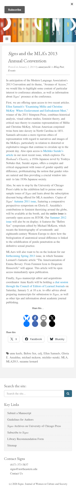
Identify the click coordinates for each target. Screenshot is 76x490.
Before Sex (30, 353)
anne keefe (16, 353)
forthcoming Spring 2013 (20, 256)
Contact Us (16, 473)
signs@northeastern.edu (23, 469)
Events (12, 70)
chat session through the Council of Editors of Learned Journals (37, 284)
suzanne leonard (29, 361)
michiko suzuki (51, 357)
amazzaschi (45, 67)
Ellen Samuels (52, 353)
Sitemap (12, 445)
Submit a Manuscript (19, 413)
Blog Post (59, 67)
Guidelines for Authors (20, 419)
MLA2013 (12, 361)
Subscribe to (17, 432)
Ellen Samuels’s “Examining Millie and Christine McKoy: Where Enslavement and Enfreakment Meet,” (37, 108)
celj (40, 353)
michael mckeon (31, 357)
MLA (64, 357)
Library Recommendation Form (25, 439)
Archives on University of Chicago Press (34, 426)
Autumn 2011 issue (25, 201)
